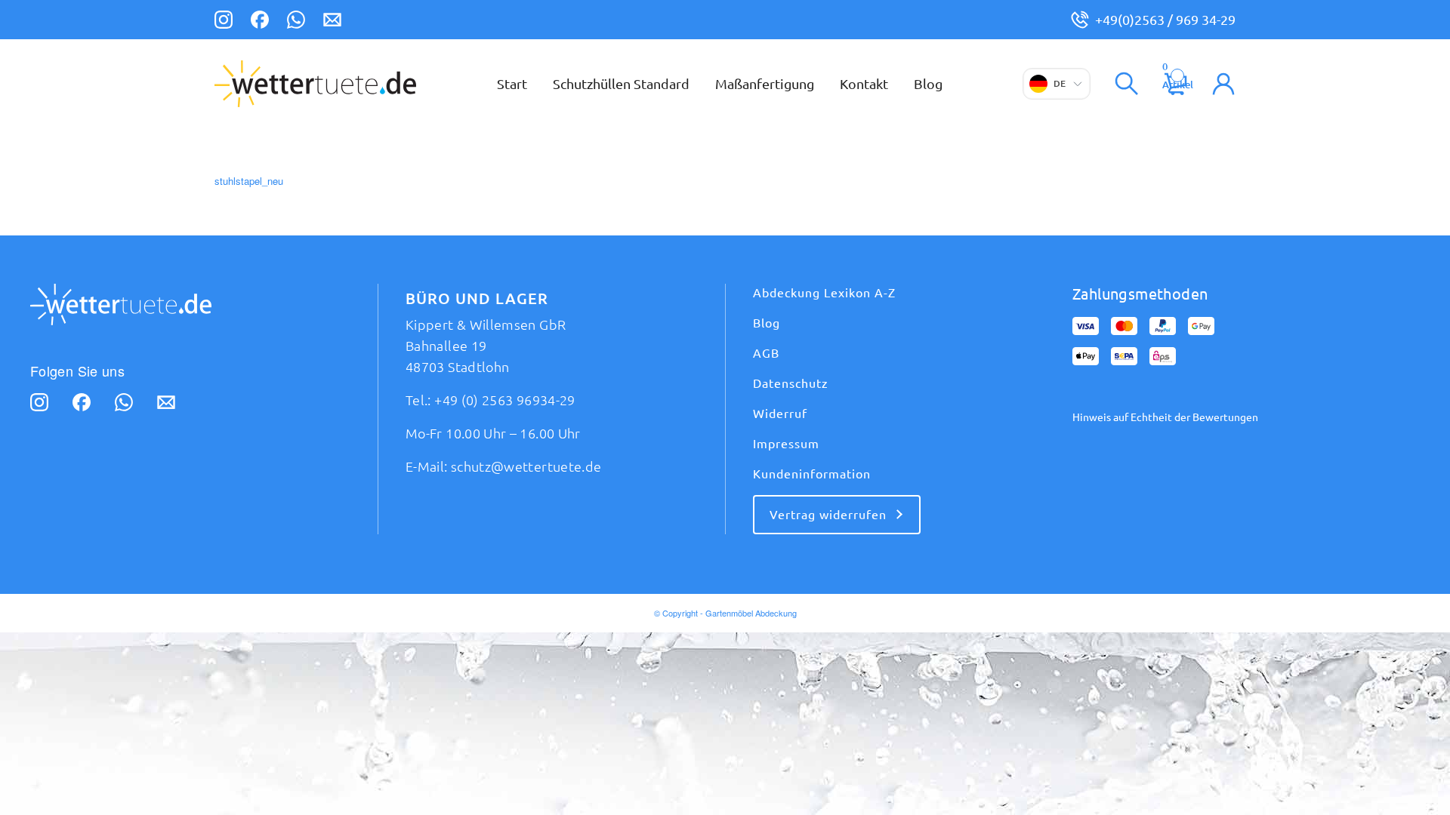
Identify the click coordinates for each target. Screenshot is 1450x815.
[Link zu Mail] (332, 22)
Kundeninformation (812, 474)
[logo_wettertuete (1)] (315, 84)
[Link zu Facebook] (260, 22)
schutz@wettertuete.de (526, 466)
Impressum (786, 444)
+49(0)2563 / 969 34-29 (1165, 19)
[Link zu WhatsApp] (296, 22)
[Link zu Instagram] (223, 22)
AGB (766, 353)
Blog (766, 323)
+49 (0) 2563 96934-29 (504, 400)
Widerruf (780, 413)
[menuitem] (512, 83)
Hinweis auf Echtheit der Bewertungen (1165, 417)
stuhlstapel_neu (248, 181)
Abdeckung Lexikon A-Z (824, 293)
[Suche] (1127, 83)
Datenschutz (790, 383)
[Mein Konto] (1223, 83)
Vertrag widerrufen (828, 514)
